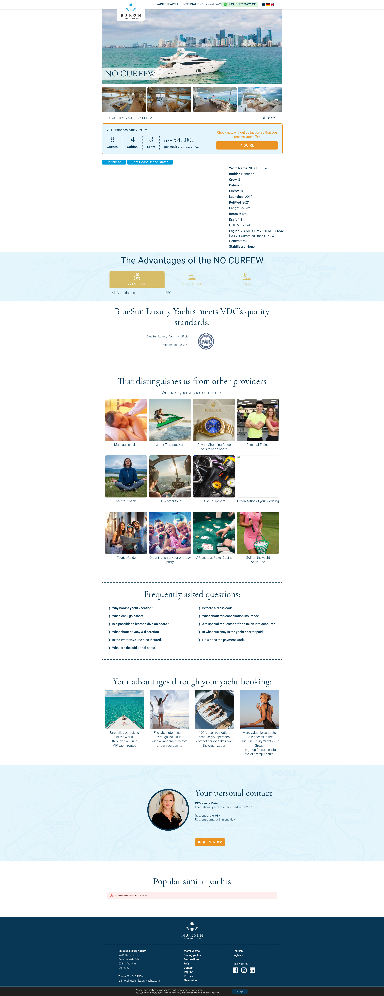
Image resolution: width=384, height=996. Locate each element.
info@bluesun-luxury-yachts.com (140, 980)
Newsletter (190, 980)
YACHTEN (132, 118)
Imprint (188, 971)
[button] (263, 4)
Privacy (188, 976)
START (122, 118)
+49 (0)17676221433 (242, 4)
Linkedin (252, 970)
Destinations (191, 959)
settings (215, 992)
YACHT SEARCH (167, 4)
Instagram (244, 970)
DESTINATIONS (193, 4)
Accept (239, 991)
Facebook (235, 970)
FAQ (186, 963)
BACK (113, 118)
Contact (188, 967)
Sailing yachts (192, 955)
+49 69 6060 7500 (132, 976)
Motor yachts (192, 950)
